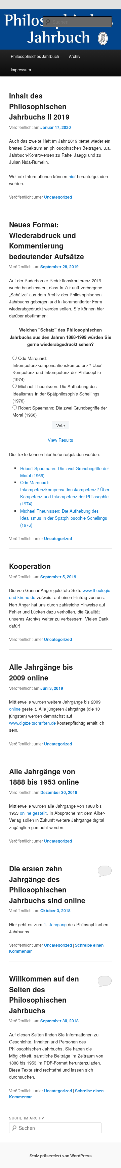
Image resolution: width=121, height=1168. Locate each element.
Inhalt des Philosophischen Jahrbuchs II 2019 (39, 106)
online (15, 709)
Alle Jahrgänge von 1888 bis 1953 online (44, 776)
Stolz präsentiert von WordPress (61, 1156)
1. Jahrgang (55, 924)
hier (72, 176)
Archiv (74, 56)
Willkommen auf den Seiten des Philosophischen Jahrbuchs (44, 994)
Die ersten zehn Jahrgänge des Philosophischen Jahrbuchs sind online (47, 884)
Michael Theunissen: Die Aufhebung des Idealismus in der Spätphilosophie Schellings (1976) (55, 393)
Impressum (21, 69)
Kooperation (30, 566)
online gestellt (33, 813)
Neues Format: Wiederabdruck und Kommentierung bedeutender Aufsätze (46, 240)
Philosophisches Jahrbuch (35, 56)
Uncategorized (58, 197)
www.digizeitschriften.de (32, 723)
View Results (60, 440)
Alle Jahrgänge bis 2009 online (41, 672)
